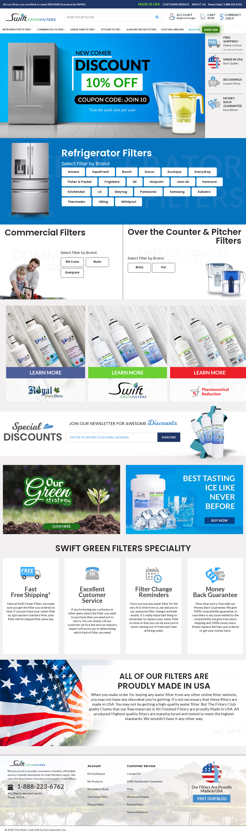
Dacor (150, 172)
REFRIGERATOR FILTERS (16, 29)
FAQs (130, 789)
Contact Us (134, 773)
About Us (194, 29)
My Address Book (98, 789)
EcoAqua (174, 172)
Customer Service (141, 766)
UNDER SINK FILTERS (82, 29)
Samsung (177, 192)
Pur (163, 267)
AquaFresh (100, 172)
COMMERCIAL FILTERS (50, 29)
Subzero (204, 192)
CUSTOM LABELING (172, 29)
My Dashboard (96, 773)
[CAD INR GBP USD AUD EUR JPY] (229, 18)
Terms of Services (137, 812)
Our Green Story (97, 796)
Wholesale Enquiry (138, 796)
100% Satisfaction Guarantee (144, 781)
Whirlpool (128, 202)
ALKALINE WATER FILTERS (141, 29)
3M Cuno (72, 261)
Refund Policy (135, 804)
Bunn (97, 261)
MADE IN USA (149, 4)
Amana (73, 172)
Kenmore (209, 182)
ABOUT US (199, 4)
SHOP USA (211, 29)
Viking (103, 202)
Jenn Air (183, 182)
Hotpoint (157, 182)
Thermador (77, 202)
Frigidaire (112, 182)
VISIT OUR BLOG (212, 798)
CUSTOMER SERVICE (176, 4)
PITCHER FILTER (110, 29)
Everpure (72, 272)
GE (135, 182)
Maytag (121, 192)
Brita (139, 267)
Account (94, 766)
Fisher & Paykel (79, 182)
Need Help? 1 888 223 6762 (225, 4)
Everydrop (202, 172)
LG (100, 192)
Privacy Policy (95, 804)
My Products (95, 781)
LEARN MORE (46, 373)
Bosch (127, 172)
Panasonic (148, 192)
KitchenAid (76, 192)
